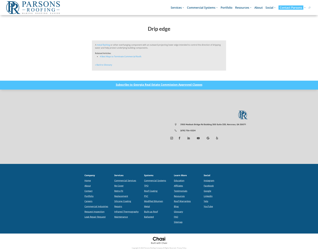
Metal (147, 206)
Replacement (121, 196)
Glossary (178, 211)
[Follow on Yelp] (217, 138)
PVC (146, 196)
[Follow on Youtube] (198, 138)
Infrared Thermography (126, 211)
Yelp (206, 201)
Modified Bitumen (153, 201)
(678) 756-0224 (188, 130)
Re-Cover (119, 185)
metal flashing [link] (103, 44)
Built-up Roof (151, 211)
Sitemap (178, 222)
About (258, 8)
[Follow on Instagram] (172, 138)
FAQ (176, 216)
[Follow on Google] (208, 138)
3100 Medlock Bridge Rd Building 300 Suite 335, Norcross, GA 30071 (213, 124)
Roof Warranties (182, 201)
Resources (242, 8)
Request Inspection (94, 211)
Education (179, 180)
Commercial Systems (201, 8)
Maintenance (121, 216)
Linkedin (208, 196)
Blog (176, 206)
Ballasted (149, 216)
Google (207, 190)
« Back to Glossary (103, 64)
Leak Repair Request (95, 216)
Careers (88, 201)
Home (87, 180)
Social (269, 8)
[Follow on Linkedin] (189, 138)
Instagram (209, 180)
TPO (146, 185)
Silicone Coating (122, 201)
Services (176, 8)
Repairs (118, 206)
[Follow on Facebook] (179, 138)
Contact (88, 190)
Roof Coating (151, 190)
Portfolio (226, 8)
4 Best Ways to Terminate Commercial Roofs (120, 56)
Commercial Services (125, 180)
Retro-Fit (118, 190)
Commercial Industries (96, 206)
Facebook (209, 185)
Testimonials (180, 190)
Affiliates (178, 185)
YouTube (208, 206)
